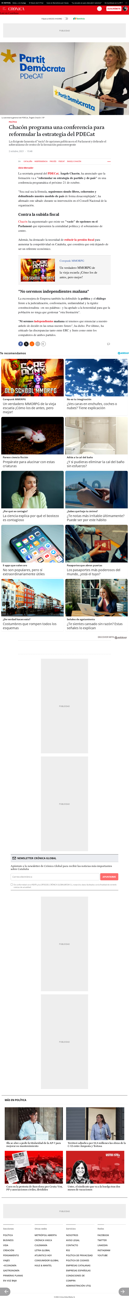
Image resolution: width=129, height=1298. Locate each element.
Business (8, 1240)
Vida (5, 1245)
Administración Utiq (78, 1285)
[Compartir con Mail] (37, 343)
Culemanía (41, 1245)
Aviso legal (73, 1240)
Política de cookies (77, 1260)
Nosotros (72, 1235)
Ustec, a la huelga (19, 3)
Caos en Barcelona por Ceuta (58, 3)
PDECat (62, 161)
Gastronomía (11, 1270)
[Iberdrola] (78, 18)
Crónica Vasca (43, 1240)
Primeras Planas (13, 1275)
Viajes (6, 1260)
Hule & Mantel (43, 1265)
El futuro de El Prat (36, 3)
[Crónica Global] (52, 9)
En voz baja (10, 1280)
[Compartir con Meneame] (32, 343)
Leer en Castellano (9, 13)
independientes (43, 321)
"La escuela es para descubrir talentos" (86, 3)
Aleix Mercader (25, 168)
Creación (8, 1250)
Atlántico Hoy (43, 1255)
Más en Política (15, 1100)
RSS (68, 1250)
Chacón (23, 221)
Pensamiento (11, 1255)
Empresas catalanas (78, 1265)
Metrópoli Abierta (46, 1235)
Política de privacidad (79, 1255)
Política (13, 122)
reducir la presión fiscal (79, 239)
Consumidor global (47, 1260)
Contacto (72, 1245)
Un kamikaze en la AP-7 (114, 3)
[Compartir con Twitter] (26, 344)
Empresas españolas (78, 1270)
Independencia (41, 161)
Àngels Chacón (74, 161)
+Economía (9, 1265)
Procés (53, 161)
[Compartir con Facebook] (20, 343)
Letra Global (42, 1250)
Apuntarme (109, 876)
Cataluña (28, 161)
